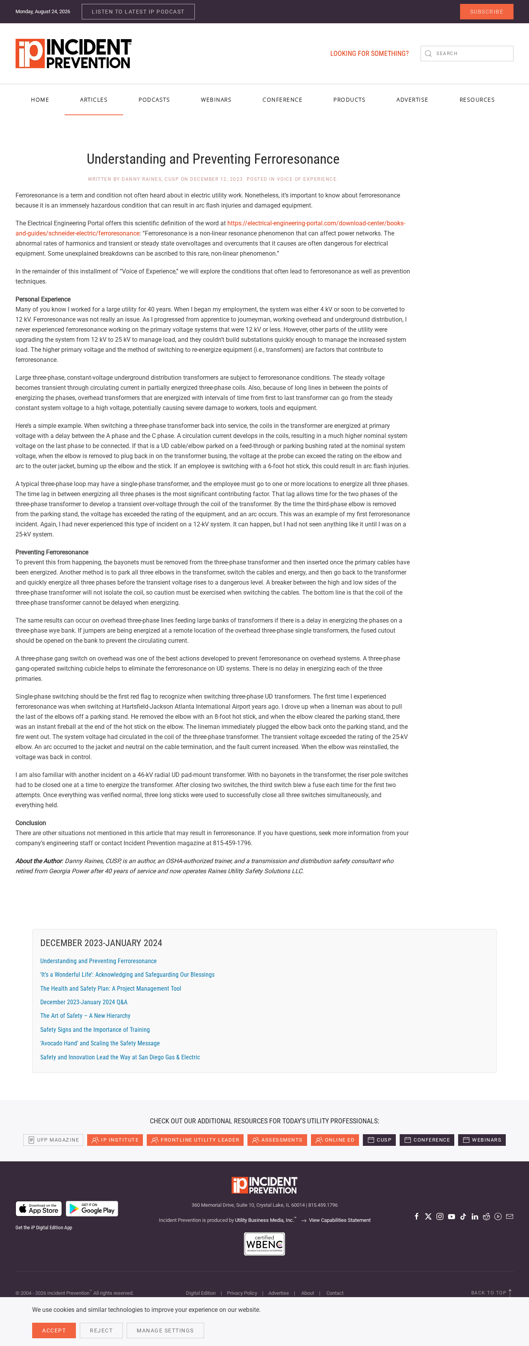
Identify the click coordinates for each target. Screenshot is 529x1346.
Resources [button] (477, 99)
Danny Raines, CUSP (150, 179)
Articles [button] (94, 99)
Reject (101, 1330)
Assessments (282, 1140)
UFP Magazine (58, 1140)
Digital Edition (201, 1293)
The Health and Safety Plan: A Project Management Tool (110, 988)
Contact (335, 1293)
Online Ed (340, 1140)
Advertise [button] (413, 99)
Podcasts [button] (154, 99)
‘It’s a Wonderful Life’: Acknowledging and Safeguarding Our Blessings (127, 974)
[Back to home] (73, 53)
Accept (54, 1330)
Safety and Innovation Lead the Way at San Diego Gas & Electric (120, 1057)
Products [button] (349, 99)
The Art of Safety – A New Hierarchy (85, 1015)
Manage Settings (165, 1330)
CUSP (384, 1140)
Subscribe (487, 12)
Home (40, 99)
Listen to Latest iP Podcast (138, 12)
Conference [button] (282, 99)
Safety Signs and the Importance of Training (95, 1029)
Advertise (278, 1293)
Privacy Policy (242, 1293)
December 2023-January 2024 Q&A (83, 1002)
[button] (510, 1293)
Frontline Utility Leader (200, 1140)
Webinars (216, 99)
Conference (432, 1140)
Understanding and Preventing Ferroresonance (98, 961)
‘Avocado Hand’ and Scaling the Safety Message (100, 1043)
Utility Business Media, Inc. (266, 1220)
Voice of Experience (307, 179)
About (307, 1293)
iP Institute (120, 1140)
